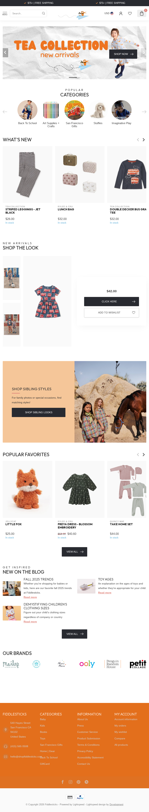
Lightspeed (78, 804)
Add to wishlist (109, 312)
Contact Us (83, 763)
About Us (82, 719)
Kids (42, 725)
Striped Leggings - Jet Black (23, 211)
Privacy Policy (85, 751)
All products (121, 744)
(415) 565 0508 (19, 746)
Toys (42, 738)
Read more (30, 597)
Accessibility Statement (90, 757)
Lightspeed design (96, 804)
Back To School (49, 757)
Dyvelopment (116, 804)
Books (43, 731)
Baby (43, 719)
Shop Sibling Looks (38, 412)
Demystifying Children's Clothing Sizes (45, 606)
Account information (125, 719)
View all (72, 633)
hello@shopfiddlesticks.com (26, 756)
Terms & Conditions (88, 744)
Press (80, 725)
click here (109, 301)
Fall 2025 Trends (38, 579)
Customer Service (87, 731)
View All (72, 551)
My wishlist (120, 731)
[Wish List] (130, 13)
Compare (119, 738)
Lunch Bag (66, 209)
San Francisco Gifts (51, 744)
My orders (120, 725)
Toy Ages (105, 579)
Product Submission (88, 738)
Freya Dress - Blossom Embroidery (75, 526)
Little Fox (13, 524)
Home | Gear (47, 751)
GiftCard (45, 763)
